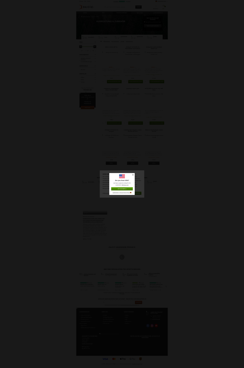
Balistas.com (125, 185)
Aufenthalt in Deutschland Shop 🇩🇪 (122, 192)
